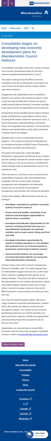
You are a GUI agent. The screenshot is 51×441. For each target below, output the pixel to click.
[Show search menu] (11, 3)
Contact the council (25, 390)
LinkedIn (25, 409)
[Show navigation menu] (4, 3)
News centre (15, 28)
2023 (26, 28)
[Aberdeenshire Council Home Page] (35, 13)
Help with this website (25, 365)
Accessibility (26, 370)
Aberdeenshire (40, 3)
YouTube (25, 414)
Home (4, 28)
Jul (33, 28)
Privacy (25, 380)
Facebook (25, 399)
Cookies (25, 375)
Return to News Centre (13, 344)
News (25, 385)
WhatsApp (25, 419)
